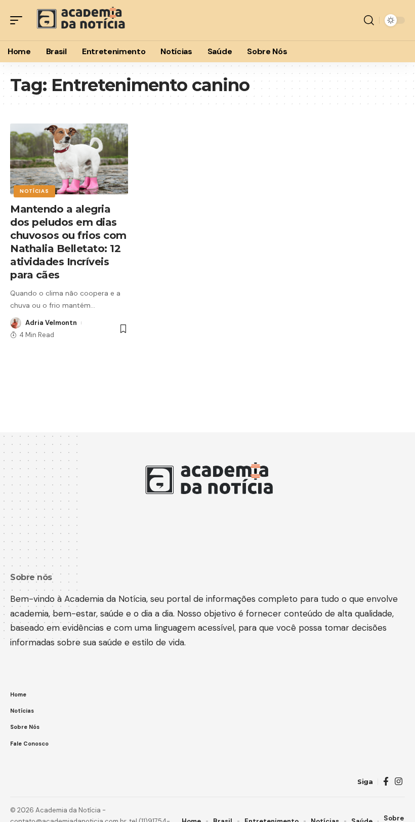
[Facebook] (386, 781)
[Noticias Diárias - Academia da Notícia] (79, 20)
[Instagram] (398, 781)
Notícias (34, 191)
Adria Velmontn (51, 322)
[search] (369, 20)
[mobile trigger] (18, 20)
